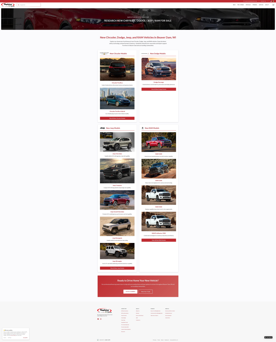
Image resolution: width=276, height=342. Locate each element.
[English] (271, 1)
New (234, 4)
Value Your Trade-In (154, 315)
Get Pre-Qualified (130, 291)
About (267, 4)
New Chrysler (124, 315)
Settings (9, 337)
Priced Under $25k (125, 327)
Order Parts (167, 317)
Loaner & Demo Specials (126, 329)
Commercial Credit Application (156, 313)
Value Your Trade (145, 291)
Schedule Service (168, 313)
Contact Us (263, 1)
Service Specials (168, 315)
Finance (255, 4)
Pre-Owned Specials (125, 324)
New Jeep (123, 320)
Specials (248, 4)
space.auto (107, 339)
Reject (5, 337)
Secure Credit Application (155, 310)
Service (261, 4)
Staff (137, 317)
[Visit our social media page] (98, 319)
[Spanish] (273, 1)
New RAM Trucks (124, 322)
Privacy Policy (13, 335)
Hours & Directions (139, 315)
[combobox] (27, 4)
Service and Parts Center (170, 310)
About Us (138, 310)
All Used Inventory (124, 313)
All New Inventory (124, 310)
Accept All (25, 337)
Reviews (137, 313)
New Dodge (123, 317)
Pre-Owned (240, 4)
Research (123, 331)
